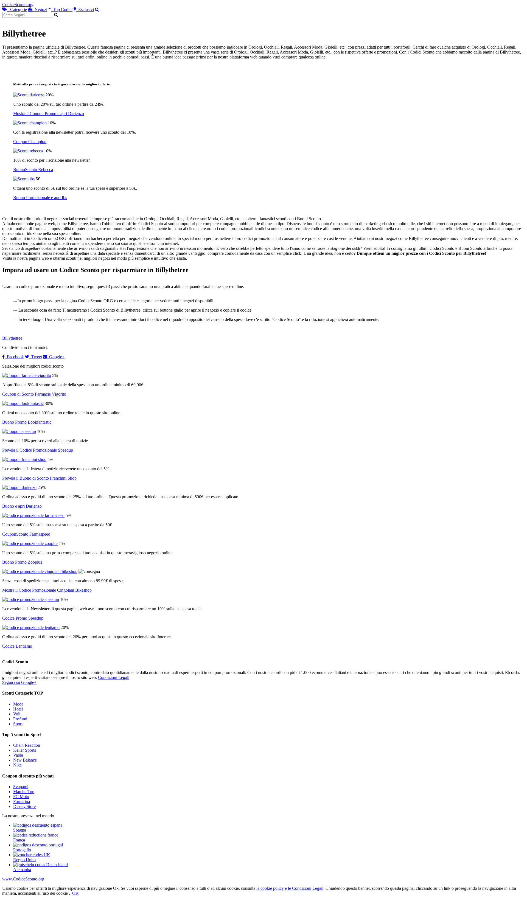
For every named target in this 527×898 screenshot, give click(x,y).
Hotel (18, 709)
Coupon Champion (29, 141)
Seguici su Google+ (19, 682)
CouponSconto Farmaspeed (26, 534)
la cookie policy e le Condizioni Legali (289, 888)
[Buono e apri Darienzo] (19, 487)
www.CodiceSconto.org (23, 879)
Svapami (20, 786)
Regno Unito (24, 859)
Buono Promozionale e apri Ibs (40, 197)
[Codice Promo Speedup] (30, 599)
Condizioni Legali (113, 677)
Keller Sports (24, 750)
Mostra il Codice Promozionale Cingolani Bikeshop (47, 590)
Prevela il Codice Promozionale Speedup (37, 450)
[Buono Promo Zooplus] (30, 543)
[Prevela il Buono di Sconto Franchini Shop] (24, 459)
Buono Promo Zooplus (22, 562)
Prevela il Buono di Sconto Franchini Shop (39, 478)
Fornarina (21, 801)
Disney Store (24, 806)
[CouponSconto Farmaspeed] (33, 515)
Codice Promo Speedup (22, 618)
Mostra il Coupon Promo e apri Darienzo (48, 113)
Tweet (35, 356)
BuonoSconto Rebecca (33, 169)
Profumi (20, 719)
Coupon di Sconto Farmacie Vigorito (34, 394)
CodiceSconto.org (17, 4)
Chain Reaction (26, 745)
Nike (17, 765)
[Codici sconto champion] (30, 123)
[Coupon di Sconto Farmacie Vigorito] (26, 375)
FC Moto (21, 796)
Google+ (56, 356)
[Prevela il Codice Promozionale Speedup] (19, 431)
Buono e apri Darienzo (22, 506)
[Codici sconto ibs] (24, 179)
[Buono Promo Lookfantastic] (23, 403)
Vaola (18, 755)
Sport (18, 723)
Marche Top (23, 791)
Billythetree (12, 338)
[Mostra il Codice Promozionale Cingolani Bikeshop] (39, 571)
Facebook (14, 356)
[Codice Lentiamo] (31, 627)
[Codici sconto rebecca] (28, 151)
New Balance (25, 760)
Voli (16, 714)
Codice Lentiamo (17, 646)
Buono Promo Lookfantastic (26, 422)
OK (75, 893)
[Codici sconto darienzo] (28, 95)
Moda (18, 704)
